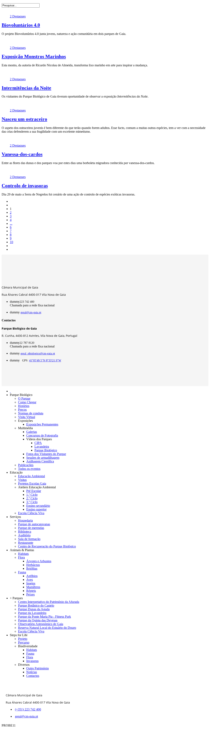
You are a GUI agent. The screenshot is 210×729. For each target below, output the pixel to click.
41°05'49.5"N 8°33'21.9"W (45, 360)
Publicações (25, 465)
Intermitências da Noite (26, 88)
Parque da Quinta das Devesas (37, 620)
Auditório (24, 535)
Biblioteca (24, 531)
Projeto (22, 638)
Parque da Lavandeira (32, 613)
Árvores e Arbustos (38, 561)
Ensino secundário (38, 505)
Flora (21, 557)
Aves (29, 579)
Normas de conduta (30, 413)
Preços (22, 409)
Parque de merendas (31, 528)
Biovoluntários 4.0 (21, 25)
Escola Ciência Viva (31, 513)
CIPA (38, 443)
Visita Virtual (26, 417)
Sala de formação (29, 539)
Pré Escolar (33, 491)
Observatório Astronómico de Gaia (40, 624)
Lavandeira (41, 446)
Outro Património (37, 668)
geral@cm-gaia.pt (31, 312)
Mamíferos (33, 587)
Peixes (30, 594)
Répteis (31, 590)
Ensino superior (36, 509)
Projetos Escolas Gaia (32, 483)
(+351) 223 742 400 (28, 709)
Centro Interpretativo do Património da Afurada (48, 602)
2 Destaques (18, 16)
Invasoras (32, 661)
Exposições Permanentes (42, 424)
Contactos (32, 675)
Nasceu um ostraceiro (24, 119)
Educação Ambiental (31, 476)
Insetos (30, 583)
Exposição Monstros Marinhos (34, 56)
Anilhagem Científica (40, 461)
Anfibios (32, 576)
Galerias (31, 431)
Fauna (22, 572)
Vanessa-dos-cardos (22, 154)
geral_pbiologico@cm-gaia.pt (38, 353)
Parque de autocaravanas (34, 524)
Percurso (23, 642)
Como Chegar (27, 402)
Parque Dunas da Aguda (34, 609)
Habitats (23, 553)
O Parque (24, 398)
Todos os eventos (29, 468)
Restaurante (25, 542)
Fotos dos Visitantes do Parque (46, 454)
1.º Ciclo (32, 494)
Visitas (22, 480)
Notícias (31, 672)
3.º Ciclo (32, 502)
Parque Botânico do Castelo (36, 605)
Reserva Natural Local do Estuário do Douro (47, 627)
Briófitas (31, 568)
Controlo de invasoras (25, 185)
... (11, 223)
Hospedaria (25, 520)
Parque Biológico (45, 450)
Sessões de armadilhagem (42, 457)
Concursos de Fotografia (42, 435)
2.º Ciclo (32, 498)
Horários (23, 406)
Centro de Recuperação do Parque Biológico (47, 546)
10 (11, 242)
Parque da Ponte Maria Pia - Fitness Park (44, 616)
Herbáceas (33, 565)
